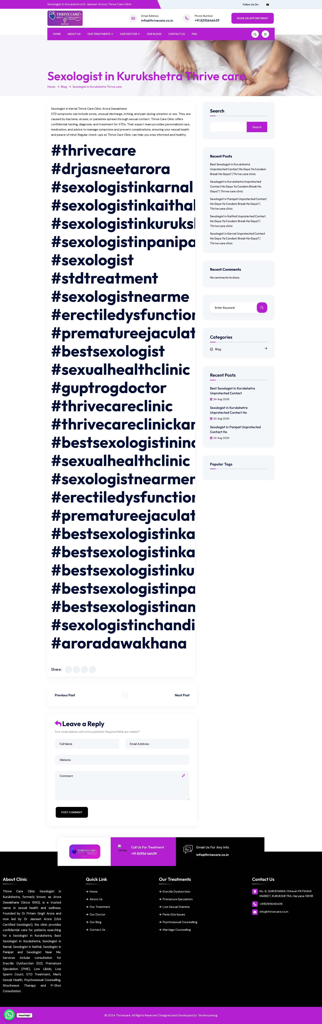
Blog (64, 86)
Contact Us (176, 34)
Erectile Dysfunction (176, 891)
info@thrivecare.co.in (157, 20)
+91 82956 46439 (144, 853)
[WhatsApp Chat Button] (9, 1014)
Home (57, 34)
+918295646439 (271, 904)
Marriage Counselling (177, 930)
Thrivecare (123, 1015)
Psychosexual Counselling (180, 922)
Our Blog (95, 922)
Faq (194, 34)
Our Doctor (128, 34)
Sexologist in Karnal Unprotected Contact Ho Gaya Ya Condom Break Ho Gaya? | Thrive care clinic (237, 238)
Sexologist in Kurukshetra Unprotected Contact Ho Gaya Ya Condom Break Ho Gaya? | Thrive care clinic (235, 186)
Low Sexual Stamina (176, 907)
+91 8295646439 (207, 20)
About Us (73, 34)
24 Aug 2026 (221, 399)
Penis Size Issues (174, 914)
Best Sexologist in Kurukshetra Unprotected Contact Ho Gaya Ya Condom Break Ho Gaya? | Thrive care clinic (238, 169)
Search (217, 111)
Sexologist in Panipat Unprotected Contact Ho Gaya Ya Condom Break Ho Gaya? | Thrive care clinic (238, 203)
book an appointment (252, 18)
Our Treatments (98, 34)
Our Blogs (154, 34)
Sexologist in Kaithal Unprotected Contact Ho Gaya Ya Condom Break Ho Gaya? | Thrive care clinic (238, 221)
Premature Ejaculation (178, 899)
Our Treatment (100, 907)
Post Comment (71, 812)
